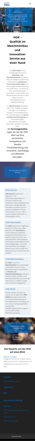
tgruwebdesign (16, 436)
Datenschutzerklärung (13, 400)
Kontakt (7, 406)
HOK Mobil (10, 289)
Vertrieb (7, 377)
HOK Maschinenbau (15, 259)
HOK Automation (13, 222)
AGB (5, 393)
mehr (17, 29)
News (17, 337)
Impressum (8, 387)
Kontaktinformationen (11, 381)
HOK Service (17, 12)
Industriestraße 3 (10, 417)
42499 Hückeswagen (11, 421)
